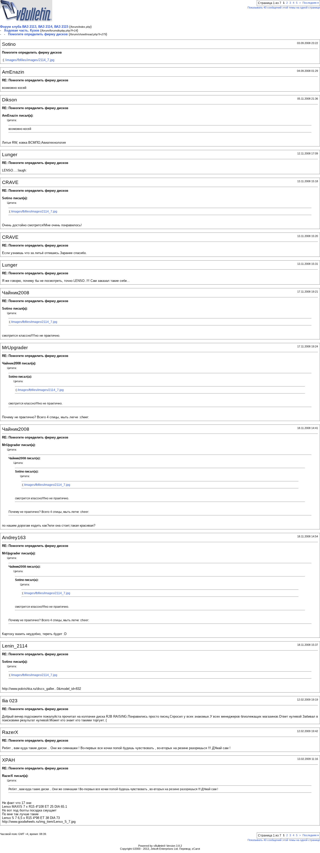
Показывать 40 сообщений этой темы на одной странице (284, 7)
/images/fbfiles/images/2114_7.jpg (29, 60)
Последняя (310, 2)
